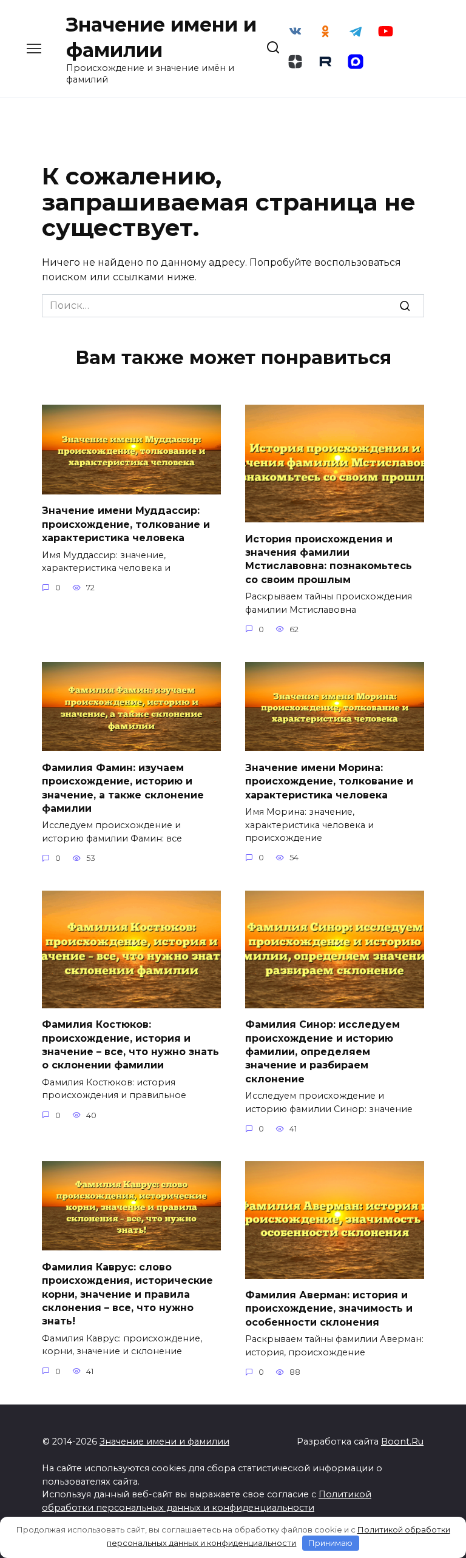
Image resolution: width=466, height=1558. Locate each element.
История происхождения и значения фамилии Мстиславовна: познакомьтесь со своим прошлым (328, 559)
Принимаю (330, 1543)
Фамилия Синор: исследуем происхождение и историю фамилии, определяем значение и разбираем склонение (322, 1052)
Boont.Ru (402, 1441)
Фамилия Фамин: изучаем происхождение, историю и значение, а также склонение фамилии (123, 787)
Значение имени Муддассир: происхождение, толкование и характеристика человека (126, 524)
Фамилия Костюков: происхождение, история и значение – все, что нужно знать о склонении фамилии (130, 1045)
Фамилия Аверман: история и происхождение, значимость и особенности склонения (329, 1308)
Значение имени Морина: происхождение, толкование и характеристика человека (329, 780)
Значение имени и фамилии (164, 1441)
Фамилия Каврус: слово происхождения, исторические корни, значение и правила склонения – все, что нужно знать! (127, 1294)
